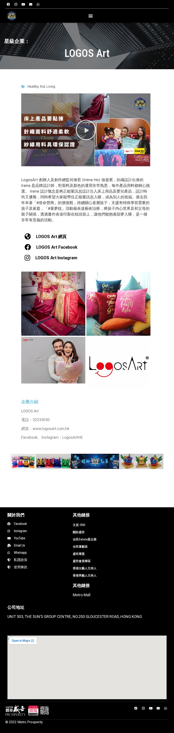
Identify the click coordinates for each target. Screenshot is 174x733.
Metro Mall (81, 595)
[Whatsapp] (38, 4)
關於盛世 (79, 532)
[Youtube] (23, 4)
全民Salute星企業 (85, 539)
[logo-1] (33, 711)
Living (50, 87)
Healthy (32, 87)
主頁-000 (79, 525)
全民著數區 (80, 546)
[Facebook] (8, 4)
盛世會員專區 (82, 561)
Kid (42, 87)
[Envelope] (31, 4)
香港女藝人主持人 (85, 568)
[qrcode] (44, 711)
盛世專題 (79, 553)
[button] (90, 15)
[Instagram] (16, 4)
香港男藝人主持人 (85, 575)
